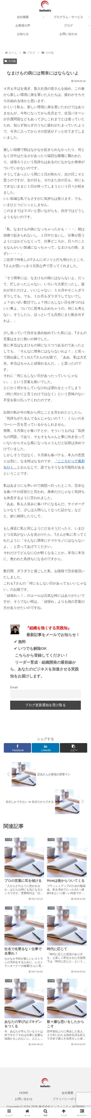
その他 (12, 61)
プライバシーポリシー (67, 1099)
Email (14, 687)
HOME (23, 1092)
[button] (82, 741)
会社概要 (67, 1092)
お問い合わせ (24, 1099)
